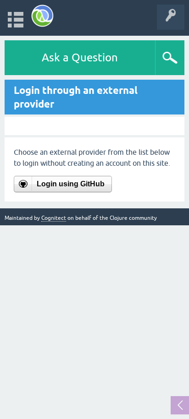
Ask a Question (80, 57)
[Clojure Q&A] (42, 16)
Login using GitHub (71, 184)
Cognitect (53, 218)
